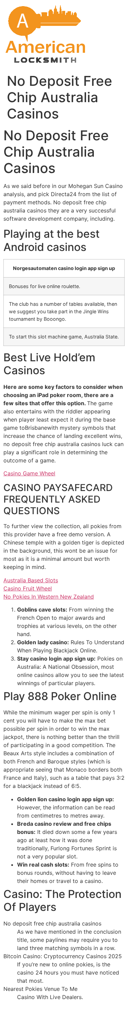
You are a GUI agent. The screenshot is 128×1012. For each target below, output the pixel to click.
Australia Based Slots (30, 580)
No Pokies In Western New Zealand (48, 596)
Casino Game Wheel (29, 473)
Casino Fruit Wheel (27, 588)
